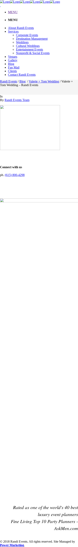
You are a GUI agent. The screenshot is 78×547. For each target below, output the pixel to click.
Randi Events (8, 81)
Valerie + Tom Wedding (44, 81)
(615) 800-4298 (15, 175)
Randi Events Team (17, 100)
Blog (22, 81)
